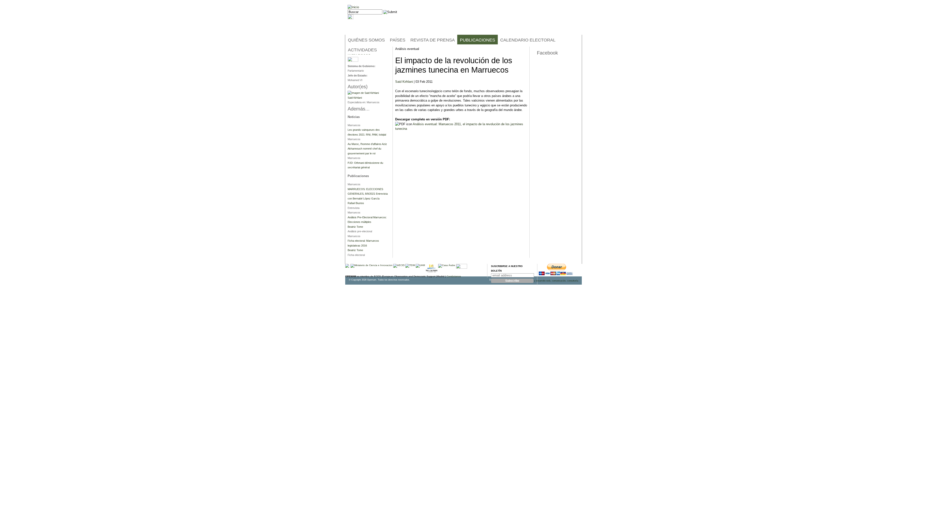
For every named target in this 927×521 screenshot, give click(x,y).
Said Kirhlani (404, 81)
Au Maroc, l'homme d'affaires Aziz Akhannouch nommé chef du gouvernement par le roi (367, 149)
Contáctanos (454, 276)
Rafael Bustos (356, 203)
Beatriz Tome (355, 226)
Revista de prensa (432, 40)
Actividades (362, 50)
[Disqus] (461, 196)
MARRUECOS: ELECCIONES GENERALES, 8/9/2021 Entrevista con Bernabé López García (368, 194)
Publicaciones (477, 40)
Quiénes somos (366, 40)
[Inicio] (353, 7)
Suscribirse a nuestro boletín (507, 268)
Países (397, 40)
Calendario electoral (527, 40)
